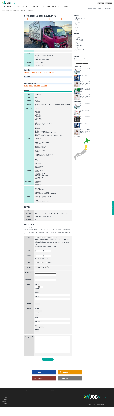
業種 (48, 19)
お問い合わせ (100, 8)
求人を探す (17, 6)
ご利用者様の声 (46, 6)
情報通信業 (77, 25)
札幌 (45, 19)
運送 (62, 19)
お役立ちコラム (55, 6)
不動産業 (76, 19)
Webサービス (77, 35)
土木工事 (76, 43)
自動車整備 (77, 47)
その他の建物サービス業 (80, 18)
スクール (76, 38)
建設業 (76, 24)
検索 (82, 63)
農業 (75, 28)
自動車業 (76, 27)
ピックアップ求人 (26, 6)
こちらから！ (31, 230)
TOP (4, 6)
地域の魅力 (9, 6)
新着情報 (90, 8)
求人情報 (52, 19)
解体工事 (76, 48)
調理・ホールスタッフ (79, 49)
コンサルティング (78, 37)
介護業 (76, 42)
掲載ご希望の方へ (108, 8)
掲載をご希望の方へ (65, 372)
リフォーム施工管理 (79, 40)
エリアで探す (29, 397)
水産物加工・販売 (78, 45)
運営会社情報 (64, 378)
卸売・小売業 (77, 22)
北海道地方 (41, 19)
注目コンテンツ (36, 6)
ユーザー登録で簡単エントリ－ (112, 208)
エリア (25, 19)
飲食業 (76, 30)
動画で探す (28, 395)
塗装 (75, 23)
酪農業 (76, 50)
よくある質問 (64, 6)
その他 (29, 19)
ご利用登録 (37, 372)
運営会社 (95, 8)
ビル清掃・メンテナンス (80, 39)
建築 (75, 44)
